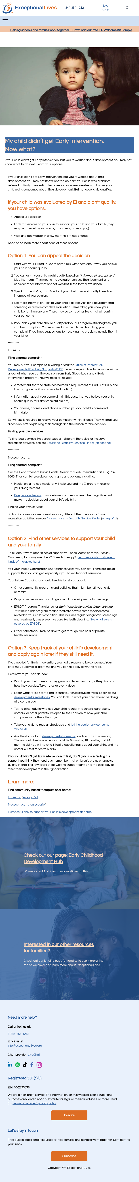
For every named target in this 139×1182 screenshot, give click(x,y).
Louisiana (14, 797)
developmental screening (59, 736)
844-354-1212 (74, 7)
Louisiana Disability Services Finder (70, 443)
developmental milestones (32, 697)
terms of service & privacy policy (34, 1103)
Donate (69, 1115)
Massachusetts (18, 804)
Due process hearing (28, 495)
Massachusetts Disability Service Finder (74, 518)
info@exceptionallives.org (25, 1045)
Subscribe (69, 1156)
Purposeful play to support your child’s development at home (50, 812)
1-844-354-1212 (18, 1034)
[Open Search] (127, 8)
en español (103, 443)
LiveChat (34, 1054)
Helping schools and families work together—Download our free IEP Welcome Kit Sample (71, 30)
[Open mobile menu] (5, 20)
